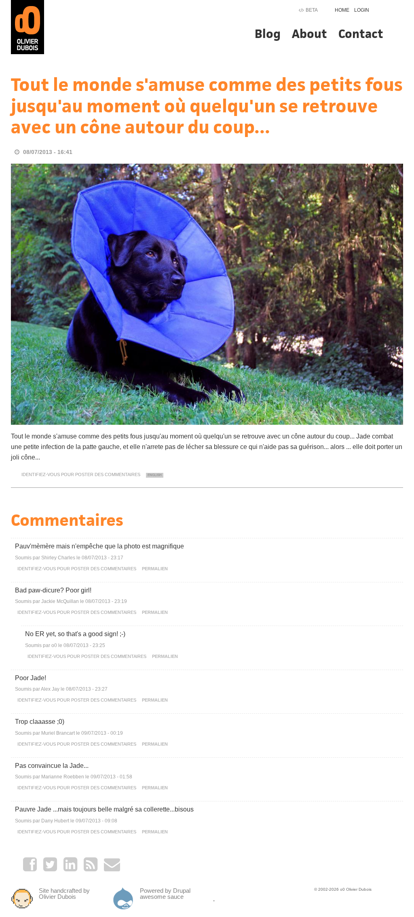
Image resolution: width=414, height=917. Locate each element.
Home (342, 10)
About (309, 34)
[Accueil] (27, 26)
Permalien (155, 568)
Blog (268, 34)
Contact (360, 34)
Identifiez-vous (40, 474)
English (155, 475)
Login (361, 10)
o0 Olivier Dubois (356, 889)
